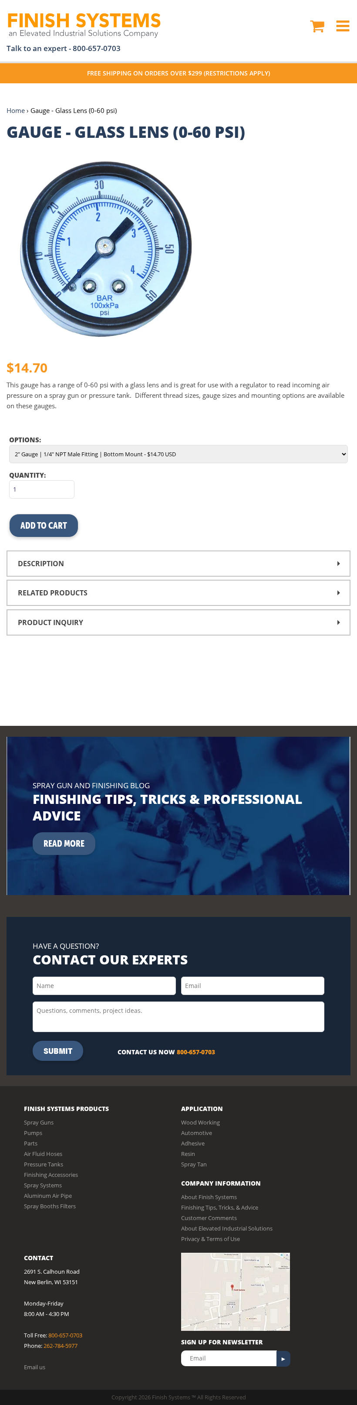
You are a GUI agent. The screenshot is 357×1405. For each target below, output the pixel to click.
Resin (188, 1154)
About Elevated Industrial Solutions (227, 1228)
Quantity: (27, 475)
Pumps (33, 1133)
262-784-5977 (60, 1346)
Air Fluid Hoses (43, 1154)
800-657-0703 (97, 48)
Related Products (53, 593)
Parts (30, 1143)
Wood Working (200, 1122)
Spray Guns (39, 1122)
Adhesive (193, 1143)
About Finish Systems (209, 1197)
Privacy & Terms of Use (210, 1239)
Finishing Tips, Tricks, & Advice (219, 1207)
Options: (25, 439)
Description (41, 563)
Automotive (196, 1133)
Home (16, 110)
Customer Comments (209, 1218)
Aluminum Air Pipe (48, 1196)
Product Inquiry (50, 622)
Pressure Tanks (43, 1164)
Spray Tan (194, 1164)
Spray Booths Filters (50, 1206)
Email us (34, 1367)
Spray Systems (43, 1185)
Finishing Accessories (51, 1175)
